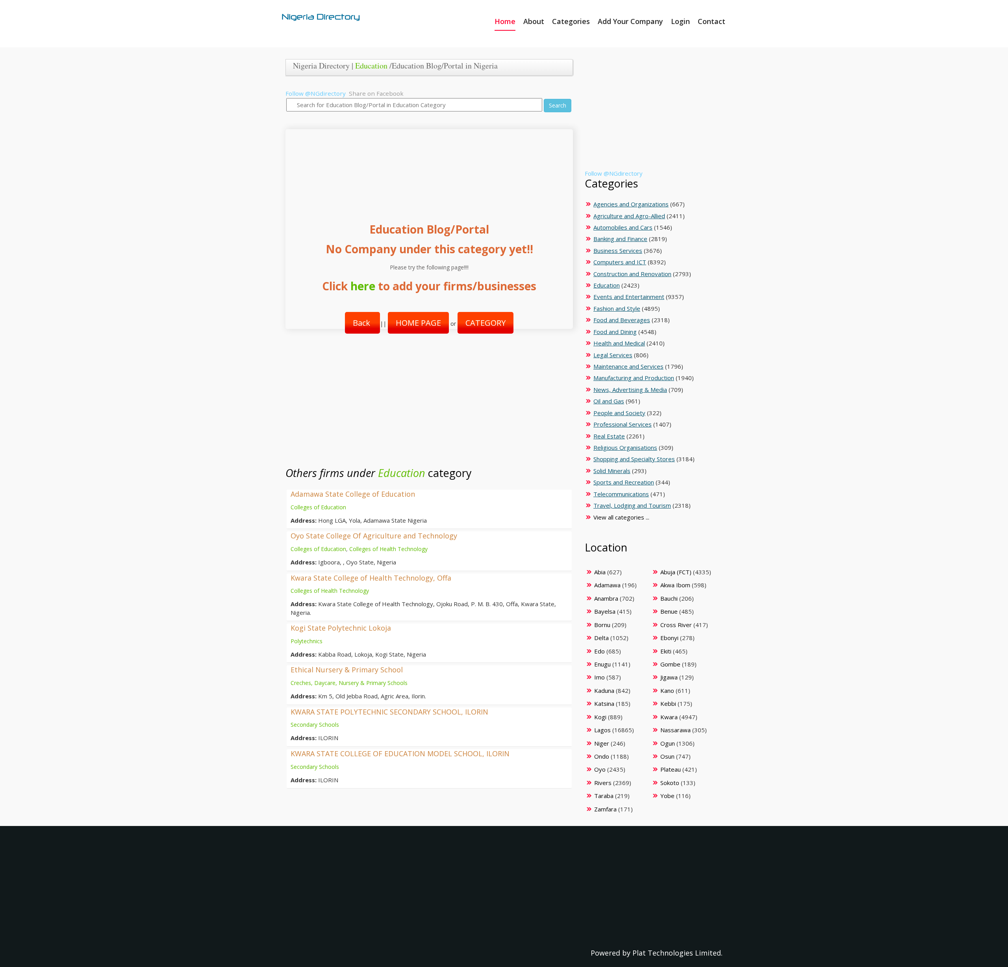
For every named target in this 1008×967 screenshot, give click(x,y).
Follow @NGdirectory (315, 93)
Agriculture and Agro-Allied (629, 216)
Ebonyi (669, 638)
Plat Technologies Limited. (677, 953)
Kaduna (604, 690)
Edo (599, 651)
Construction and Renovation (632, 274)
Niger (601, 743)
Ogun (667, 743)
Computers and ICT (619, 262)
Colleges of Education (318, 507)
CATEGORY (485, 322)
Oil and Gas (608, 401)
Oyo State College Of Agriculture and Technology (374, 535)
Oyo (600, 769)
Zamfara (605, 809)
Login (680, 21)
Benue (669, 611)
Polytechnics (306, 641)
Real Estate (609, 436)
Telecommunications (621, 494)
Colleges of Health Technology (388, 549)
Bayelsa (604, 611)
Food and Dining (615, 332)
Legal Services (612, 355)
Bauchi (669, 598)
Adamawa (607, 585)
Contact (711, 21)
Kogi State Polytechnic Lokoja (341, 628)
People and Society (619, 413)
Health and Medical (619, 343)
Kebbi (668, 703)
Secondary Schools (315, 724)
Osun (667, 756)
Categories (571, 21)
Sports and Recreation (623, 482)
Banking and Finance (620, 239)
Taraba (603, 796)
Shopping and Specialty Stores (634, 459)
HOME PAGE (418, 322)
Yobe (667, 796)
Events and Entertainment (628, 297)
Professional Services (622, 424)
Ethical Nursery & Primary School (347, 669)
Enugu (602, 664)
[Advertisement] (426, 168)
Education (371, 65)
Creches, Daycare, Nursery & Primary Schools (349, 683)
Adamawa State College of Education (353, 494)
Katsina (604, 703)
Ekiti (665, 651)
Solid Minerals (611, 471)
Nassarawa (675, 730)
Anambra (606, 598)
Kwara (669, 717)
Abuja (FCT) (675, 572)
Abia (600, 572)
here (362, 285)
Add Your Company (630, 21)
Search (557, 105)
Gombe (670, 664)
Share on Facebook (376, 93)
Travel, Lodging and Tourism (632, 505)
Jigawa (669, 677)
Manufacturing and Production (633, 378)
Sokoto (669, 783)
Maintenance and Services (628, 366)
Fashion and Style (616, 308)
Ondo (601, 756)
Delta (601, 638)
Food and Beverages (621, 320)
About (533, 21)
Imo (599, 677)
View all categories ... (621, 517)
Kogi (600, 717)
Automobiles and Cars (622, 227)
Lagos (602, 730)
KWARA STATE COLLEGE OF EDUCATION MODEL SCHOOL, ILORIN (400, 753)
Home (505, 21)
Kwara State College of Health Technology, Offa (371, 578)
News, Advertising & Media (630, 389)
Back (362, 322)
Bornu (602, 625)
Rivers (602, 783)
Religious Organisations (625, 447)
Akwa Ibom (675, 585)
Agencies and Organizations (631, 204)
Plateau (670, 769)
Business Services (617, 250)
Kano (667, 690)
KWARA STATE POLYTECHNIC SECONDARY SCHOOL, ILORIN (389, 711)
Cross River (676, 625)
